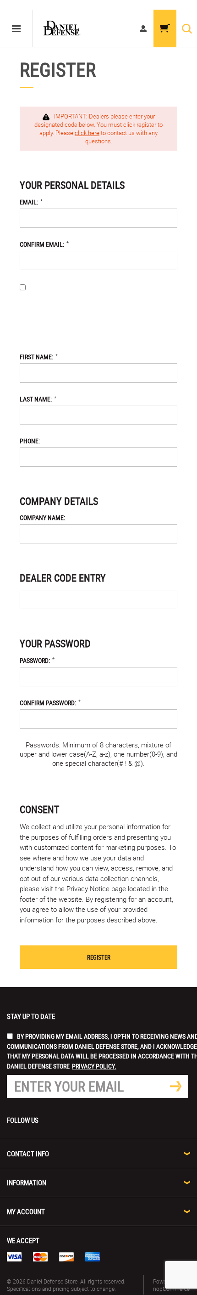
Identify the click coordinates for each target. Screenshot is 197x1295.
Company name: (42, 517)
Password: (35, 660)
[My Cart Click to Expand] (164, 28)
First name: (36, 356)
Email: (29, 202)
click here (87, 133)
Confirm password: (48, 702)
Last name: (36, 399)
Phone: (30, 440)
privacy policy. (107, 326)
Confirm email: (42, 244)
